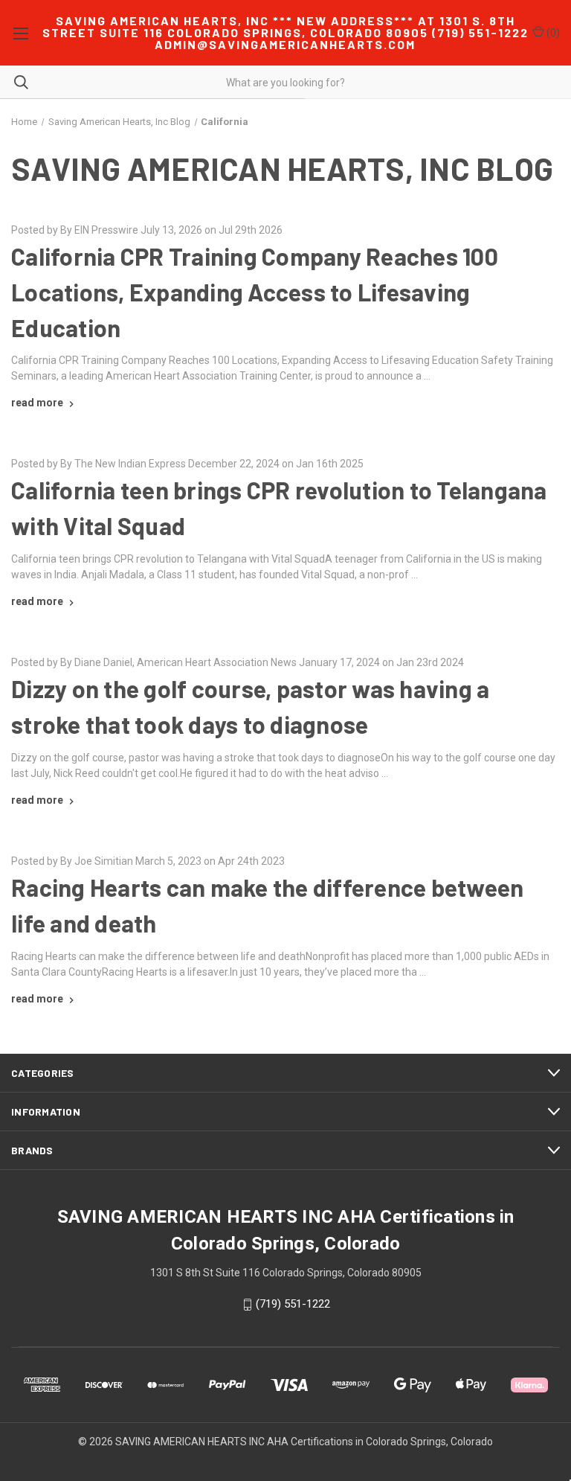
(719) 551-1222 (293, 1304)
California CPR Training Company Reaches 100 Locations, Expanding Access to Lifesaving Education (254, 292)
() (552, 33)
